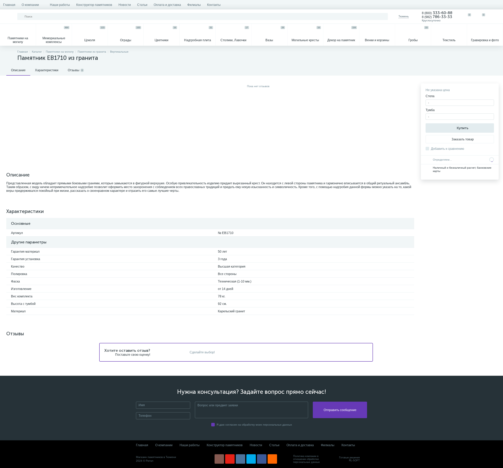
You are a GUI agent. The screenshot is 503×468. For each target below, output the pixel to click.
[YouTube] (230, 459)
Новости (124, 4)
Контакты (214, 4)
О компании (30, 4)
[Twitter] (251, 459)
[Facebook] (261, 459)
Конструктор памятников (94, 4)
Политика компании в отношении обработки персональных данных (306, 459)
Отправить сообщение (340, 410)
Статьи (142, 4)
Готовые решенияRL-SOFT (349, 459)
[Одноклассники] (272, 459)
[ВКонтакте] (240, 459)
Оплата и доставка (167, 4)
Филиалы (194, 4)
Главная (9, 4)
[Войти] (496, 16)
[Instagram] (219, 459)
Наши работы (60, 4)
